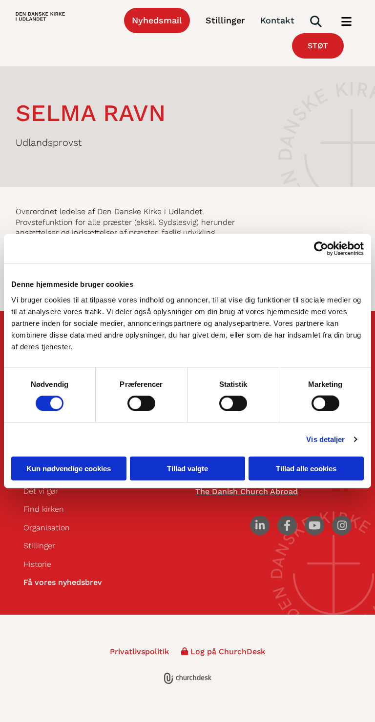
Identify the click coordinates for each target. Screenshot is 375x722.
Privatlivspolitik (139, 651)
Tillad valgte (187, 468)
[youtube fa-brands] (314, 525)
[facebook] (287, 525)
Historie (37, 564)
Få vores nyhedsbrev (62, 582)
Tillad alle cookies (306, 468)
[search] (316, 21)
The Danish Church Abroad (246, 491)
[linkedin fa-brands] (260, 525)
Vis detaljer (325, 439)
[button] (346, 22)
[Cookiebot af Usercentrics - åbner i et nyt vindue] (321, 248)
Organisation (46, 527)
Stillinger (39, 545)
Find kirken (43, 509)
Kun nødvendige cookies (68, 468)
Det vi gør (40, 491)
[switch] (141, 403)
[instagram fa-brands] (342, 525)
